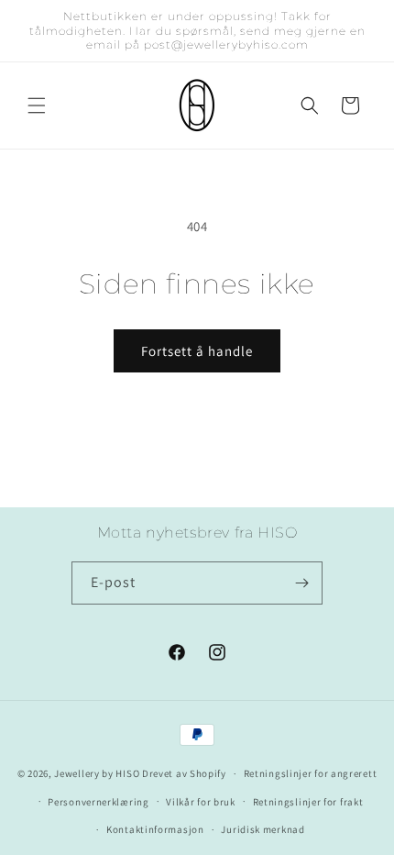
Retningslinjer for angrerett (311, 773)
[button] (36, 105)
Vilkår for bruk (200, 801)
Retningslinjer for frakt (308, 801)
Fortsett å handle (197, 351)
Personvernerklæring (98, 801)
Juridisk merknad (262, 829)
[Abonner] (301, 583)
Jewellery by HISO (96, 773)
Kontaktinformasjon (155, 829)
